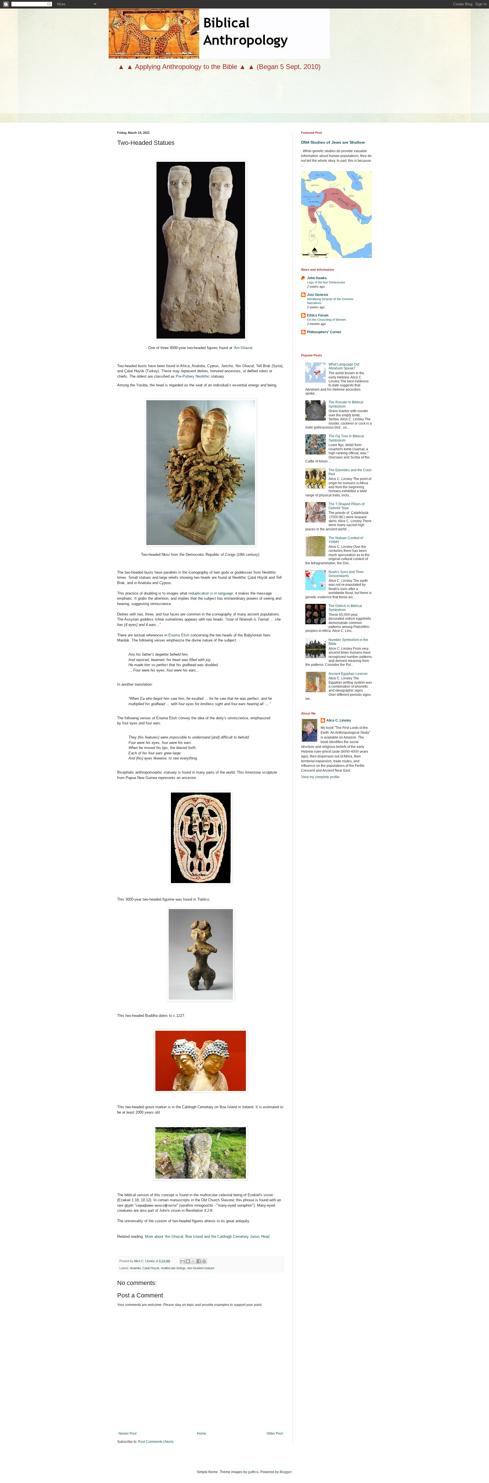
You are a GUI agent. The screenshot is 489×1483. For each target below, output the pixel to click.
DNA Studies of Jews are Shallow (333, 142)
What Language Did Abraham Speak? (344, 366)
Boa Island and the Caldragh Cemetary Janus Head (227, 1236)
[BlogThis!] (188, 1261)
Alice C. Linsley (338, 720)
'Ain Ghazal (242, 348)
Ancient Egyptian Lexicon (348, 674)
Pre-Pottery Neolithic (193, 376)
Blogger (285, 1472)
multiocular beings (173, 1268)
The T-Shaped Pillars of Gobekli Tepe (346, 506)
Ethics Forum (318, 315)
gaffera (253, 1472)
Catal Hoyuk (150, 1268)
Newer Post (127, 1433)
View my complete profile (320, 777)
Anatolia (135, 1268)
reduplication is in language (210, 593)
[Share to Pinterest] (204, 1261)
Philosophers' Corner (324, 332)
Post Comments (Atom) (155, 1442)
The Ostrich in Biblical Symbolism (345, 608)
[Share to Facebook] (198, 1261)
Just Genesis (317, 295)
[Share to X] (193, 1261)
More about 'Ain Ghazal (164, 1236)
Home (201, 1433)
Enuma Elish (179, 635)
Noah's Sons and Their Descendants (346, 574)
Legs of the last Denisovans (326, 282)
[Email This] (182, 1261)
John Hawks (317, 278)
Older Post (275, 1433)
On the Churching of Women (326, 319)
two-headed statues (201, 1268)
